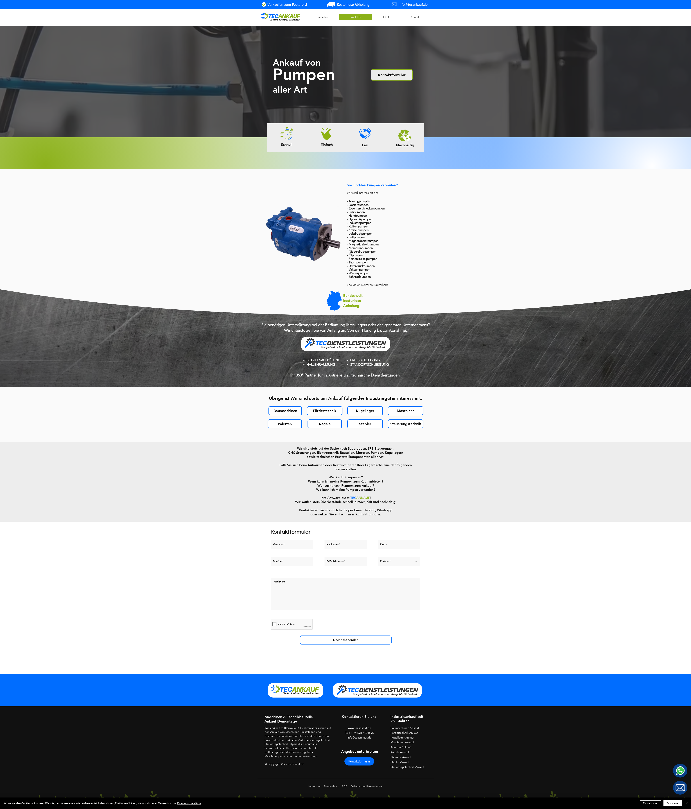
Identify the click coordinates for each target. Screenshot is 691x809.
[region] (680, 771)
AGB (344, 786)
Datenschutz (331, 786)
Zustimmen (673, 803)
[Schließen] (687, 803)
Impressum (314, 786)
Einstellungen (650, 803)
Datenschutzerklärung (189, 803)
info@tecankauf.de (359, 737)
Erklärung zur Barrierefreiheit (367, 786)
